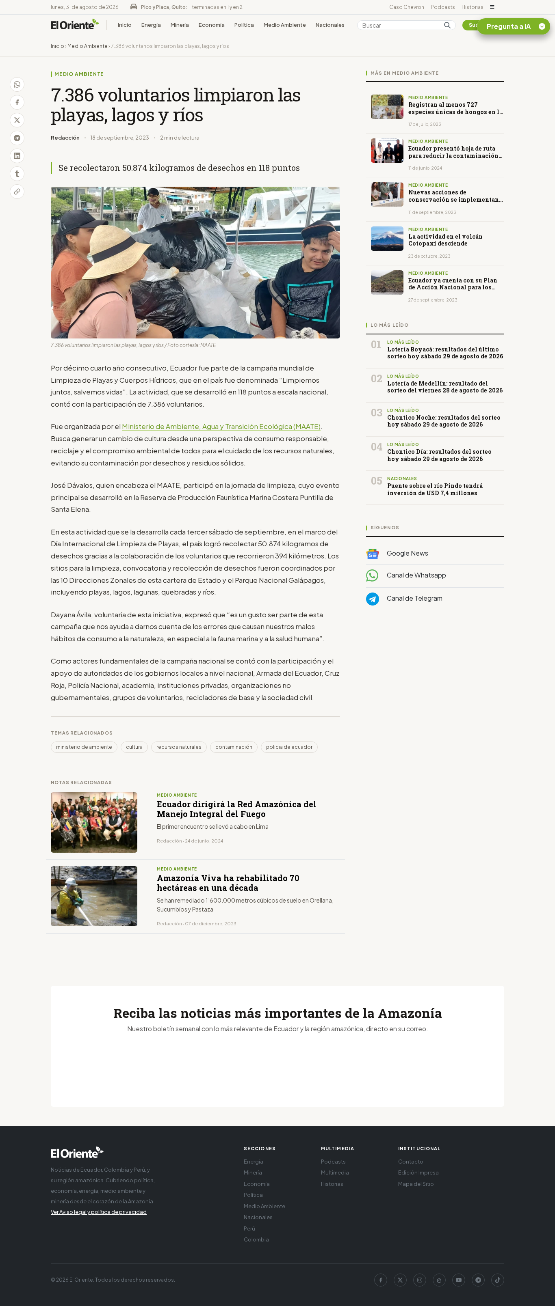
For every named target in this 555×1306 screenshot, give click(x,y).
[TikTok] (497, 1280)
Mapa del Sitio (416, 1184)
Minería (180, 25)
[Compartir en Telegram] (17, 138)
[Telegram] (478, 1280)
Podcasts (443, 7)
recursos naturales (179, 747)
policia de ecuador (289, 747)
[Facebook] (380, 1280)
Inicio (125, 25)
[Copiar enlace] (17, 191)
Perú (249, 1228)
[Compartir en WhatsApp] (17, 84)
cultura (134, 747)
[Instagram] (419, 1280)
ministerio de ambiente (84, 747)
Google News (407, 553)
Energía (151, 25)
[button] (492, 7)
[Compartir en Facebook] (17, 102)
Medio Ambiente (285, 25)
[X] (400, 1280)
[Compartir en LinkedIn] (17, 156)
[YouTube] (458, 1280)
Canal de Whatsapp (416, 575)
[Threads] (439, 1280)
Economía (212, 25)
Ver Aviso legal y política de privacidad (99, 1212)
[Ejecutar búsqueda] (447, 25)
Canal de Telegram (414, 598)
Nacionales (330, 25)
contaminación (233, 747)
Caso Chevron (406, 7)
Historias (472, 7)
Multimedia (335, 1172)
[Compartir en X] (17, 120)
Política (244, 25)
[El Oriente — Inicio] (75, 25)
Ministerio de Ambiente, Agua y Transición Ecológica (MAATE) (221, 426)
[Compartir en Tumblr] (17, 173)
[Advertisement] (435, 693)
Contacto (410, 1161)
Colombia (256, 1239)
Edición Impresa (418, 1172)
